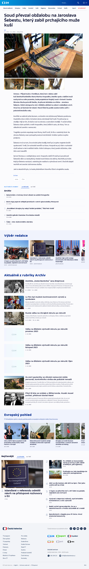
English (16, 565)
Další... (66, 8)
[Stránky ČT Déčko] (51, 541)
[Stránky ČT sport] (61, 536)
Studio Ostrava (25, 544)
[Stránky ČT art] (59, 541)
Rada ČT (23, 547)
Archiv (16, 179)
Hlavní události (8, 8)
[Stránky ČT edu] (71, 541)
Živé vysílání (6, 539)
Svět (37, 8)
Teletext (5, 544)
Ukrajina (17, 8)
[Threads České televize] (84, 528)
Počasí (60, 8)
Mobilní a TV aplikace (9, 555)
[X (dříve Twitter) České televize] (81, 528)
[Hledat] (78, 3)
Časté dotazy (25, 555)
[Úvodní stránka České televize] (12, 528)
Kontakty (24, 558)
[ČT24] (5, 3)
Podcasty (5, 547)
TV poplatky (6, 541)
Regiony (43, 8)
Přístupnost (34, 565)
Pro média (24, 536)
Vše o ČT (5, 558)
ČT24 (23, 179)
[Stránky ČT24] (51, 536)
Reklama (23, 539)
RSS (85, 565)
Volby (24, 8)
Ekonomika (51, 8)
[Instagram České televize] (71, 528)
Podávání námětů (26, 552)
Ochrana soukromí (24, 565)
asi (5, 30)
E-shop (5, 552)
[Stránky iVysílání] (73, 536)
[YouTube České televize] (77, 528)
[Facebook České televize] (74, 528)
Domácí (30, 8)
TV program (6, 536)
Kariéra (23, 550)
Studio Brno (24, 541)
